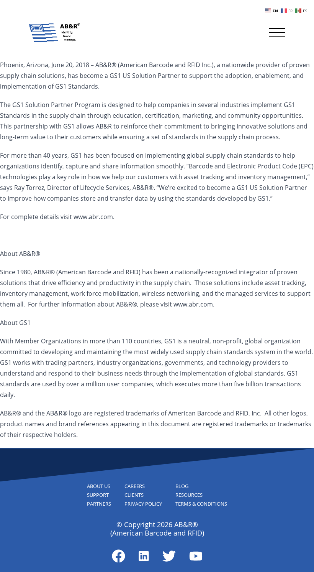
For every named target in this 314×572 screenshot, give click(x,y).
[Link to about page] (118, 556)
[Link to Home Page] (54, 32)
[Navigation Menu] (277, 32)
